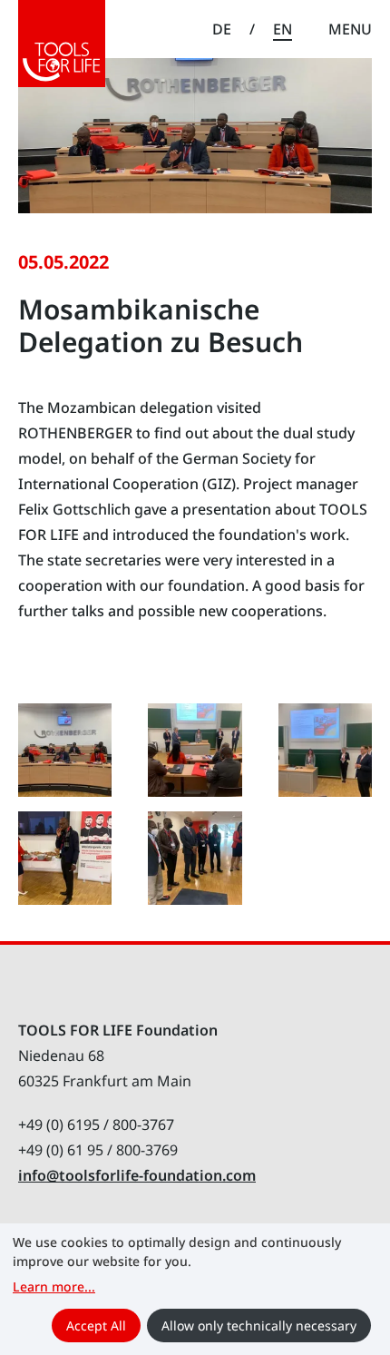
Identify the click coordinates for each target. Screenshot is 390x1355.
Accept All (96, 1325)
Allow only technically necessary (258, 1325)
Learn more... (54, 1286)
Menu (350, 29)
